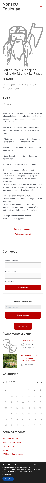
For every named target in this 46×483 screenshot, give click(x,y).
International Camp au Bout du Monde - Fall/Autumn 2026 (30, 358)
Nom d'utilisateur (11, 261)
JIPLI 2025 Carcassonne (13, 454)
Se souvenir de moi (12, 281)
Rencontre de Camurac (12, 442)
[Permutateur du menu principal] (41, 6)
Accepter (8, 479)
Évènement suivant (23, 234)
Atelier (9, 104)
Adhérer (23, 326)
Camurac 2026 (9, 446)
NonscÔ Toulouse (11, 6)
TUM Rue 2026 (27, 340)
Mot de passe (10, 271)
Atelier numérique (10, 450)
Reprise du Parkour (10, 438)
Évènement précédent (23, 229)
